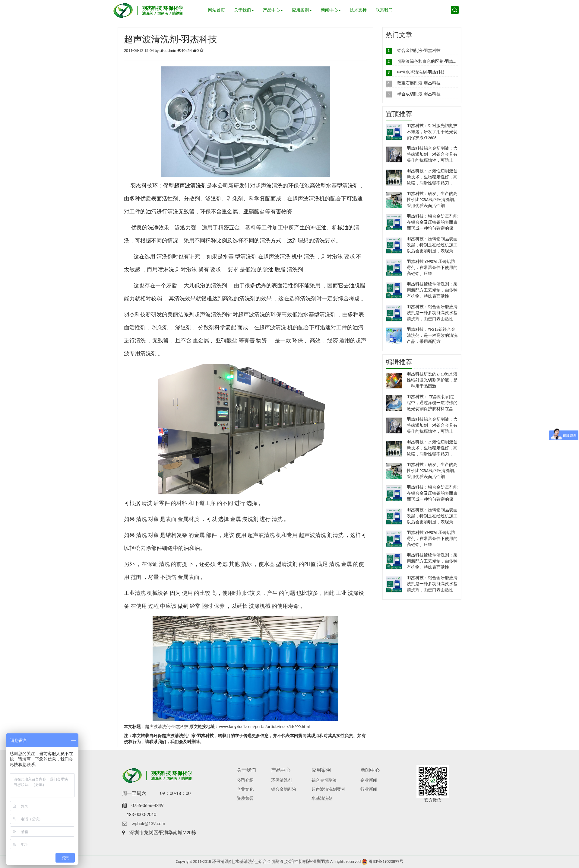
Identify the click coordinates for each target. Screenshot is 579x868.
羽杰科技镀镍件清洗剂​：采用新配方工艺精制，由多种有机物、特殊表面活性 (432, 290)
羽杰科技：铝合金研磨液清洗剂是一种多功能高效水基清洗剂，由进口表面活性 (432, 313)
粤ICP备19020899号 (386, 862)
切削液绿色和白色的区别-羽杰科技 (429, 61)
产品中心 (271, 10)
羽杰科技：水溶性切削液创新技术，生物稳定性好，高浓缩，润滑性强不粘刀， (432, 177)
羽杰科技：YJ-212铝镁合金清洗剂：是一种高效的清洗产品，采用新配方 (432, 335)
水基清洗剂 (322, 798)
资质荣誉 (245, 798)
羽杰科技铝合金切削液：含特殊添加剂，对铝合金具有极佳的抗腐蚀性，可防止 (432, 154)
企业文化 (245, 789)
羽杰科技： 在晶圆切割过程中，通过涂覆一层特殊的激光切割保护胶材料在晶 (432, 403)
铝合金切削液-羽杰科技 (419, 51)
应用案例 (300, 10)
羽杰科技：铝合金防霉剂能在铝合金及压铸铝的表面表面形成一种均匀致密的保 (432, 222)
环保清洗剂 (281, 780)
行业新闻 (368, 789)
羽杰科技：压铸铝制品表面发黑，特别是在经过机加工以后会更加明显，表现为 (432, 245)
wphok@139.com (148, 824)
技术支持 (358, 10)
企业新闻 (368, 780)
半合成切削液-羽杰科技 (419, 94)
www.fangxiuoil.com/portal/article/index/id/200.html (264, 727)
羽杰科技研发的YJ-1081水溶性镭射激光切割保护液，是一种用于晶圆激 (432, 380)
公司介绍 (245, 780)
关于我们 (242, 10)
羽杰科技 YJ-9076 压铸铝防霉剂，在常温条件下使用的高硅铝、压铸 (432, 268)
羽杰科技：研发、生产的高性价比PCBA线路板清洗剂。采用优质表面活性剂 (432, 200)
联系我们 (384, 10)
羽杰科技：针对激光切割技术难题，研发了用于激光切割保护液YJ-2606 (432, 132)
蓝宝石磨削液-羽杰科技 (419, 83)
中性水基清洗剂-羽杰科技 (421, 72)
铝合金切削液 (283, 789)
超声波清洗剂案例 (328, 789)
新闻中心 (329, 10)
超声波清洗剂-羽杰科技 (166, 727)
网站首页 (216, 10)
